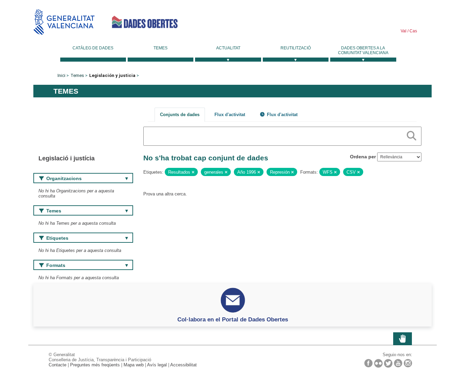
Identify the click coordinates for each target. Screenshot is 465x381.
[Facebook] (368, 363)
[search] (411, 134)
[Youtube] (398, 363)
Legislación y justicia (112, 75)
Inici (61, 75)
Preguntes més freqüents (95, 364)
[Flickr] (378, 363)
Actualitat (228, 48)
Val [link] (403, 31)
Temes (160, 48)
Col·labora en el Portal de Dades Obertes (232, 319)
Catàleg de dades (93, 48)
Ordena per (363, 156)
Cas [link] (412, 31)
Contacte (57, 364)
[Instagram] (408, 363)
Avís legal (157, 364)
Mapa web (134, 364)
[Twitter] (388, 363)
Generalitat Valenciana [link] (64, 22)
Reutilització (295, 48)
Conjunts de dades (179, 114)
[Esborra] (193, 172)
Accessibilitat (183, 364)
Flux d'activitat (229, 114)
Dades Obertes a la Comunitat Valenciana (363, 50)
